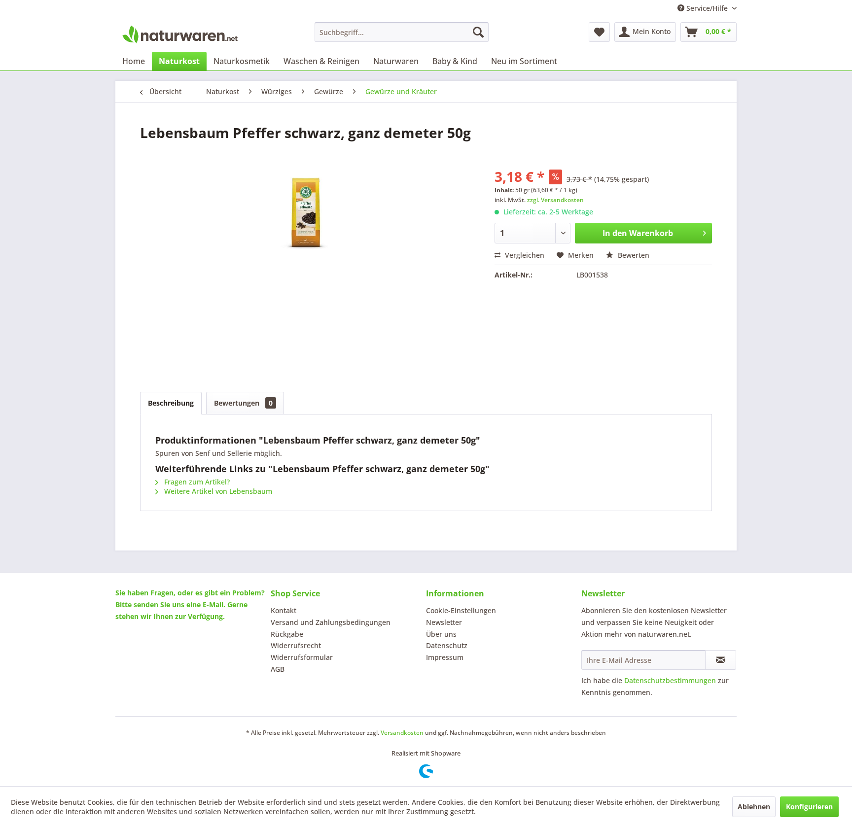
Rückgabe (287, 634)
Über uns (441, 634)
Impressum (444, 657)
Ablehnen (754, 806)
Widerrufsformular (302, 657)
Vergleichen (523, 255)
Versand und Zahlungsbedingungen (330, 622)
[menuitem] (402, 32)
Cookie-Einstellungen (461, 610)
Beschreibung (171, 403)
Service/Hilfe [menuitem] (707, 8)
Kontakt (283, 610)
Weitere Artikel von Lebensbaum (217, 491)
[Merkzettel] (599, 32)
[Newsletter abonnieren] (720, 660)
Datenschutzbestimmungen (670, 680)
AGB (277, 669)
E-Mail (213, 604)
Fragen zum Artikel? (196, 481)
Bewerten (632, 255)
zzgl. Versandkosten (555, 200)
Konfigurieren (809, 806)
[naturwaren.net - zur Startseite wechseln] (180, 34)
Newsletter (444, 622)
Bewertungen (243, 403)
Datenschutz (446, 645)
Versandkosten (402, 732)
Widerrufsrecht (296, 645)
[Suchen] (478, 32)
